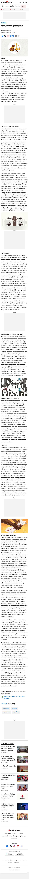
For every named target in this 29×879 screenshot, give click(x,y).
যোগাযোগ (10, 863)
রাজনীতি (12, 6)
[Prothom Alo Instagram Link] (15, 846)
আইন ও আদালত (6, 712)
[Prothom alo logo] (14, 830)
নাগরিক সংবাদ (8, 833)
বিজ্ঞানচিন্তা (21, 833)
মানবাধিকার (14, 708)
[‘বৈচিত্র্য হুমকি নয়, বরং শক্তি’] (22, 769)
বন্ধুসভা (10, 836)
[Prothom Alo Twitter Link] (11, 846)
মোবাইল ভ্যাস (14, 839)
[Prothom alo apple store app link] (19, 854)
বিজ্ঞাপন (11, 860)
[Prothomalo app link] (9, 854)
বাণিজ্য (19, 6)
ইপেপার (21, 836)
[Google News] (22, 846)
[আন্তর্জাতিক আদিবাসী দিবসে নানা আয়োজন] (22, 778)
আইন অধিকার (6, 708)
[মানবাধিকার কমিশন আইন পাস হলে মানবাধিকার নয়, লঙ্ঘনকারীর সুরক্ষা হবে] (22, 749)
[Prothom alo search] (20, 2)
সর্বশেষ (2, 6)
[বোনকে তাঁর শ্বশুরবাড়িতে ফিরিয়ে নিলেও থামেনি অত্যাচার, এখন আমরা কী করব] (22, 817)
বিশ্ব (16, 6)
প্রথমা (25, 836)
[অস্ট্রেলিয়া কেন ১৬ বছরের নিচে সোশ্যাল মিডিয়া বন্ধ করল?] (22, 807)
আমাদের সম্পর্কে (4, 860)
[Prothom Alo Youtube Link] (19, 846)
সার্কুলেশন (17, 860)
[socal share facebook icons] (2, 36)
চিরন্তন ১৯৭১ (16, 836)
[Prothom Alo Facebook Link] (8, 846)
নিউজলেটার (16, 863)
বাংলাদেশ (7, 6)
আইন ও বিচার (16, 712)
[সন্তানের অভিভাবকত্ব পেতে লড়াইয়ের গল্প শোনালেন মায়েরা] (22, 787)
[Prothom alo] (7, 2)
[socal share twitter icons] (5, 36)
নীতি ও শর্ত (23, 860)
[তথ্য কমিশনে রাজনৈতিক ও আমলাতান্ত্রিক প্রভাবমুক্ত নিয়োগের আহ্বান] (22, 797)
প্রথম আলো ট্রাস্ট (5, 836)
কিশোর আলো (15, 833)
